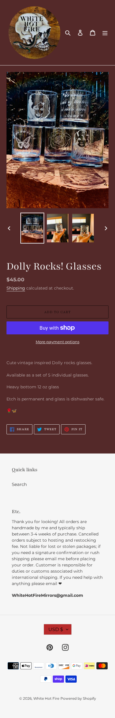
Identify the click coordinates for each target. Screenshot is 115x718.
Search (19, 484)
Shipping (15, 288)
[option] (32, 228)
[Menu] (105, 32)
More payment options (57, 341)
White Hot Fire (46, 698)
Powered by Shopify (78, 698)
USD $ (55, 629)
